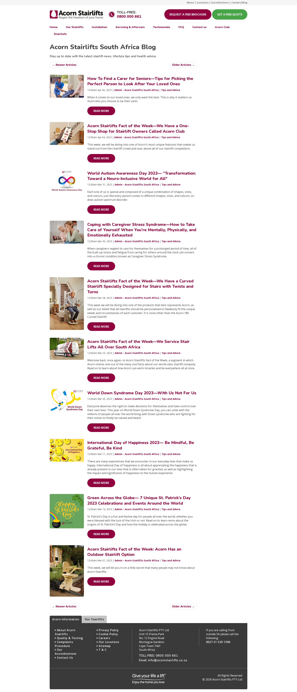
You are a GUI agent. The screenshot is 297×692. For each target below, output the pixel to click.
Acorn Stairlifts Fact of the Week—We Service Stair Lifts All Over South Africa (138, 344)
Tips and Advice (170, 90)
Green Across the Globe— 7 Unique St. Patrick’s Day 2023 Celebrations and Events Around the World (139, 500)
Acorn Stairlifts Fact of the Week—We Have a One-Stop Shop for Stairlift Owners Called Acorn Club (138, 128)
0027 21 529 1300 (218, 642)
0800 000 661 (129, 16)
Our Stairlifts (94, 619)
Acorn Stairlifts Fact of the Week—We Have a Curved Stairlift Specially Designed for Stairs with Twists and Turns (140, 286)
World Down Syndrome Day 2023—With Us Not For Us (141, 393)
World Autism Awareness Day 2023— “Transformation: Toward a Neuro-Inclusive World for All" (141, 176)
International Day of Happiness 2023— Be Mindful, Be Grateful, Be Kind (140, 445)
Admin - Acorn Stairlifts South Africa (136, 90)
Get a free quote (229, 14)
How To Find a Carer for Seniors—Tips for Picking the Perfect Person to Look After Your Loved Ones (140, 81)
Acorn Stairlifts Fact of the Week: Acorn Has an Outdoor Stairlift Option (134, 551)
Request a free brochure (187, 14)
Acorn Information (65, 619)
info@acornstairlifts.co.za (167, 660)
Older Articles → (183, 65)
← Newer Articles (64, 65)
